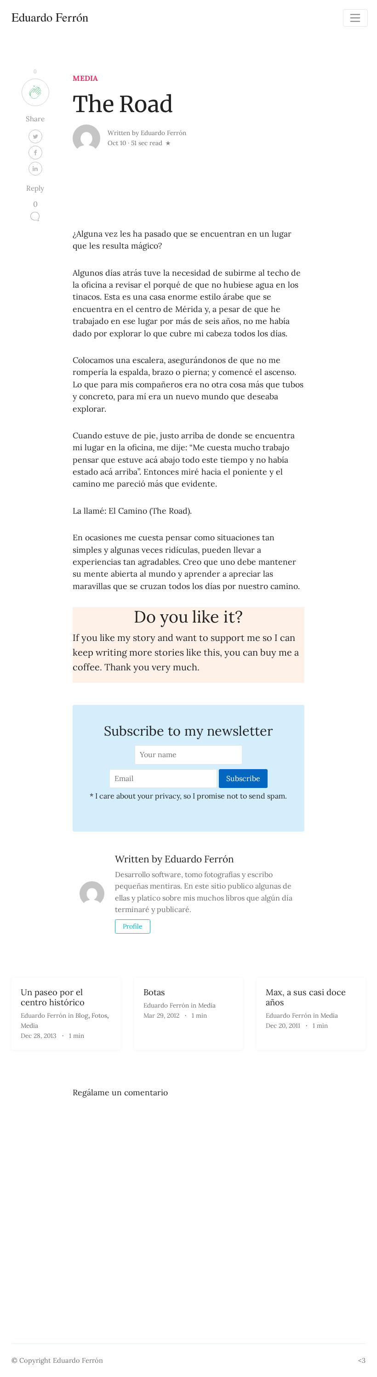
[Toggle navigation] (355, 18)
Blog (81, 1015)
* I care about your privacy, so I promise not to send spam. (188, 795)
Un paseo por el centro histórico (53, 997)
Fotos (99, 1015)
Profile (133, 926)
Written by (147, 133)
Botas (154, 991)
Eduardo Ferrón (49, 17)
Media (85, 78)
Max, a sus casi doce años (306, 997)
